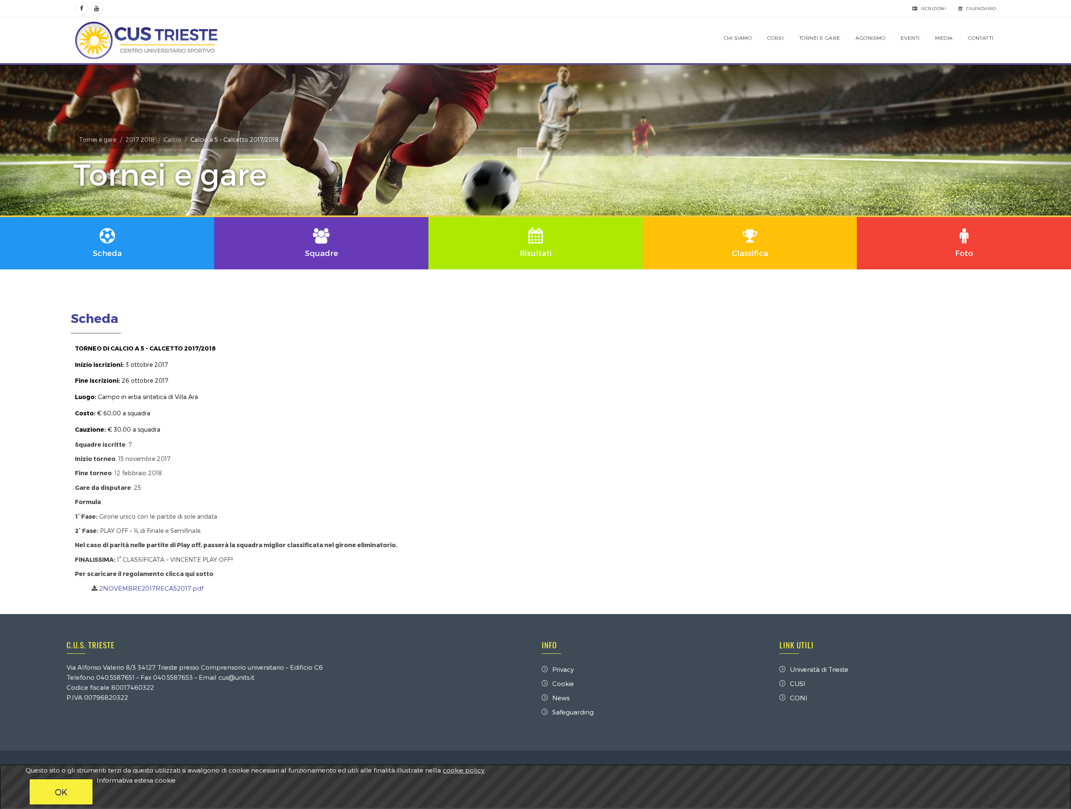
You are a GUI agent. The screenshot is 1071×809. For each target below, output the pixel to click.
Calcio (172, 139)
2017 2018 (140, 139)
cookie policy (463, 770)
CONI (798, 697)
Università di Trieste (819, 669)
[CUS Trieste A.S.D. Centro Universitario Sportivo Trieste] (146, 40)
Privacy (563, 669)
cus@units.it (236, 677)
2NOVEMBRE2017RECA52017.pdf (151, 588)
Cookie (563, 683)
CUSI (797, 683)
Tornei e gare (97, 139)
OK (61, 792)
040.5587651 (115, 677)
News (560, 697)
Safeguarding (573, 712)
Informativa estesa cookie (136, 780)
